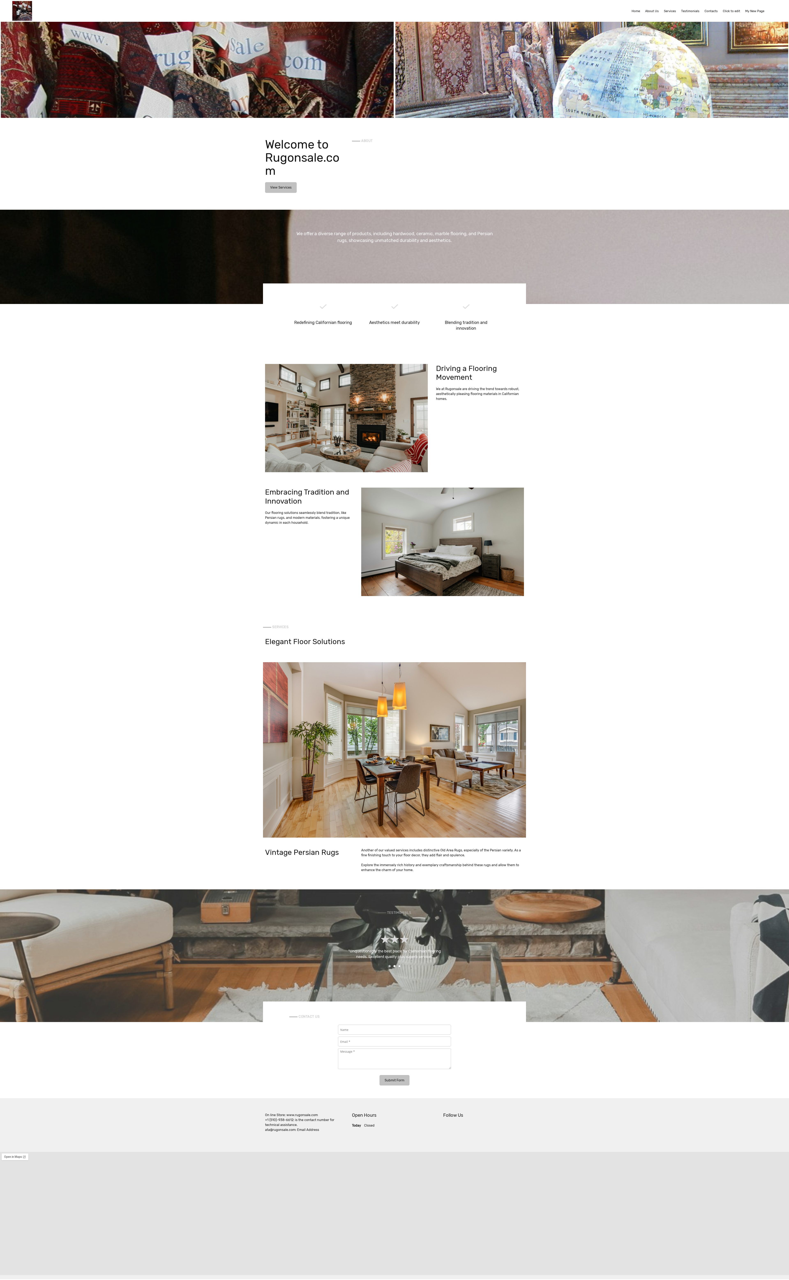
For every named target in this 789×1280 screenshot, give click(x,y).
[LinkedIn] (452, 1127)
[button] (197, 66)
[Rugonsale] (22, 11)
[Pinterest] (459, 1127)
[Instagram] (465, 1127)
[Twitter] (446, 1127)
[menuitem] (636, 11)
